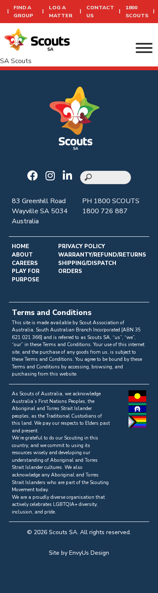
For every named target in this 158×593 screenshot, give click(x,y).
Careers (25, 263)
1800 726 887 (105, 211)
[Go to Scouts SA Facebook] (34, 176)
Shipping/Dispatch (87, 263)
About (22, 255)
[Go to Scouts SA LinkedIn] (69, 176)
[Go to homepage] (37, 39)
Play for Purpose (26, 275)
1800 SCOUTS (116, 201)
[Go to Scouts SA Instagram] (52, 176)
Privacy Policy (81, 246)
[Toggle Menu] (144, 48)
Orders (70, 271)
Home (20, 246)
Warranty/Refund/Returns (102, 255)
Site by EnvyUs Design (79, 553)
